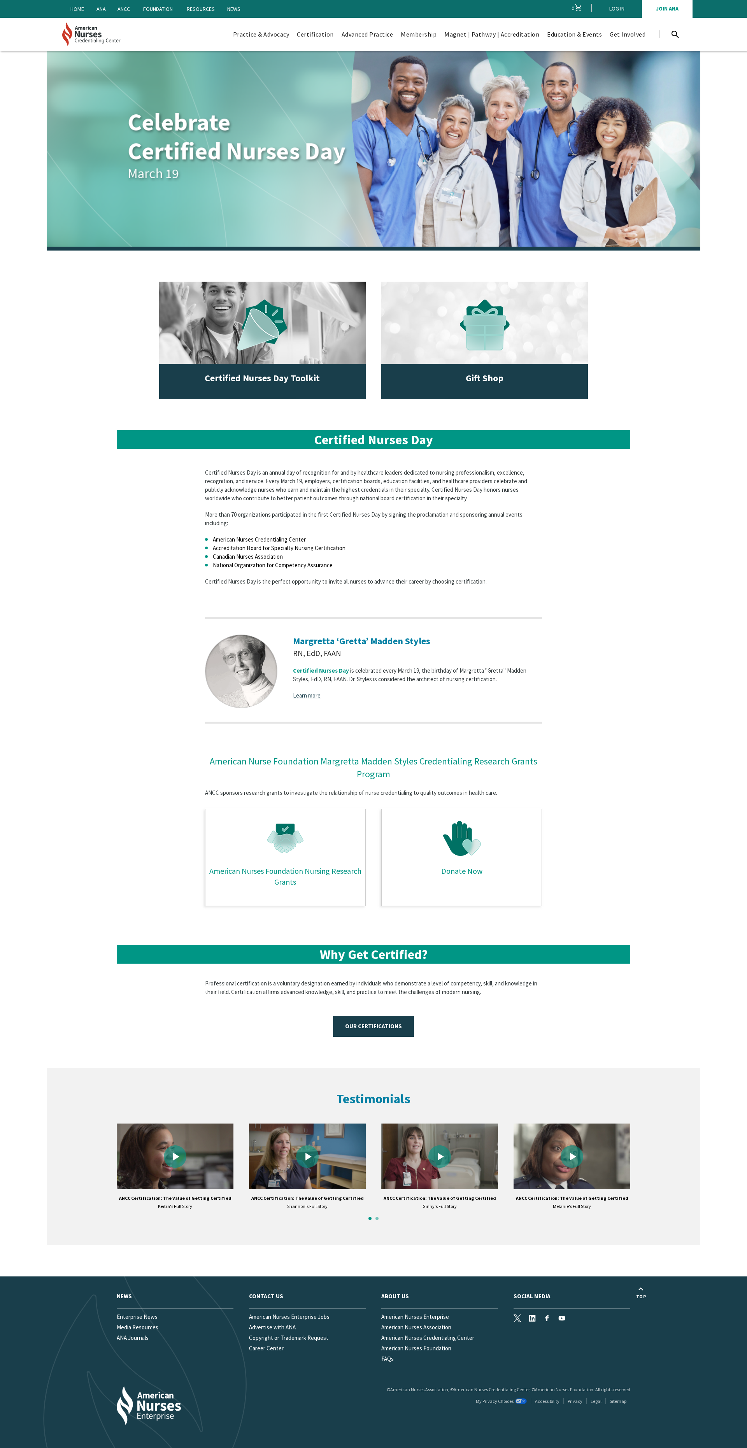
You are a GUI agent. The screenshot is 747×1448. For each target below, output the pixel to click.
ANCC (123, 8)
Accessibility (547, 1401)
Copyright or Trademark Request (288, 1337)
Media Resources (137, 1327)
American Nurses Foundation (416, 1348)
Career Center (266, 1348)
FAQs (387, 1358)
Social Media (532, 1296)
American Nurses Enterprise (415, 1316)
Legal (596, 1401)
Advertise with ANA (272, 1327)
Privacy (575, 1401)
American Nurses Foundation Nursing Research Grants (285, 876)
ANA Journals (133, 1337)
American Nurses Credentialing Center (427, 1337)
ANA (101, 8)
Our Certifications (373, 1026)
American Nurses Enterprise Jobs (289, 1316)
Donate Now (461, 871)
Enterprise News (137, 1316)
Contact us (266, 1296)
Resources (201, 8)
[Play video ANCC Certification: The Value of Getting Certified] (175, 1156)
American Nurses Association (416, 1327)
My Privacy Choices (495, 1401)
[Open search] (675, 34)
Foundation (158, 8)
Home (77, 8)
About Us (395, 1296)
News (233, 8)
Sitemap (618, 1401)
